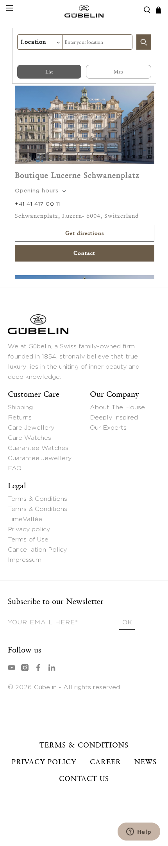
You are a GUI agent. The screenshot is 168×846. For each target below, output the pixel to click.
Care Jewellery (31, 428)
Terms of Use (28, 539)
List (49, 71)
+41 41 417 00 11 (37, 204)
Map (118, 71)
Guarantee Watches (38, 448)
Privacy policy (29, 529)
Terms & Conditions (37, 499)
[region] (84, 181)
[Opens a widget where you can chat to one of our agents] (138, 832)
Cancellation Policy (37, 550)
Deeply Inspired (114, 417)
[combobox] (97, 42)
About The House (117, 407)
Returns (20, 417)
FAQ (14, 468)
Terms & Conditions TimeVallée (37, 514)
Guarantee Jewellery (39, 458)
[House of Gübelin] (84, 10)
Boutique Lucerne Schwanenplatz (77, 175)
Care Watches (29, 438)
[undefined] (143, 42)
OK (127, 622)
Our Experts (108, 428)
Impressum (24, 560)
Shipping (20, 407)
